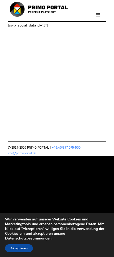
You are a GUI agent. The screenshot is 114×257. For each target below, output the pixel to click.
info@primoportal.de (22, 153)
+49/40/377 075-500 (66, 147)
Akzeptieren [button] (19, 248)
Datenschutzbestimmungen (28, 238)
